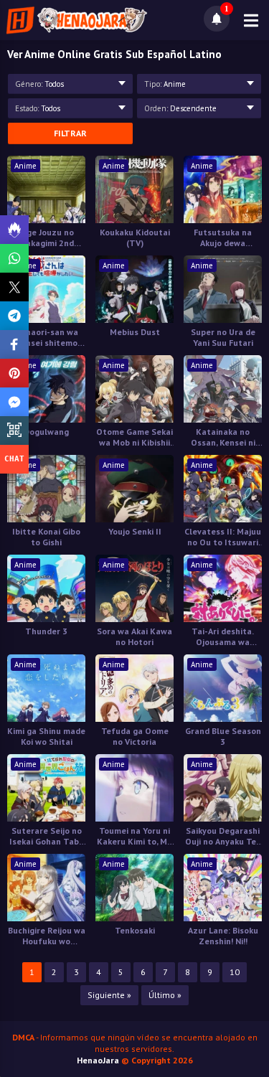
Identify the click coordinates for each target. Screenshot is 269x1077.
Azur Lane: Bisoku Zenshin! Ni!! (223, 935)
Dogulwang (46, 431)
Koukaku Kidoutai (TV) (135, 237)
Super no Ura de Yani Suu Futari (223, 337)
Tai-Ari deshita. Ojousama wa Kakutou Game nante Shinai (223, 636)
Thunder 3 (46, 631)
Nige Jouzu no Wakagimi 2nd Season (46, 237)
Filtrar (70, 133)
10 (235, 972)
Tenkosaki (135, 930)
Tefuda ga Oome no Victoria (135, 736)
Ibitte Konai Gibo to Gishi (46, 536)
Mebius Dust (135, 331)
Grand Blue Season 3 (223, 736)
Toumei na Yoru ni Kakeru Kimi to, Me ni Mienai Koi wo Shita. (134, 836)
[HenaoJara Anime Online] (77, 20)
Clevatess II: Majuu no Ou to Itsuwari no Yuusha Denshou (223, 536)
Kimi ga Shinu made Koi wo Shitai (46, 736)
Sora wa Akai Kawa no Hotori (134, 636)
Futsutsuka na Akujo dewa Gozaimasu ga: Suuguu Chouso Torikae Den (223, 237)
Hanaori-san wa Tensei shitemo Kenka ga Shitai (46, 337)
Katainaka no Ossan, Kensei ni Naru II (223, 437)
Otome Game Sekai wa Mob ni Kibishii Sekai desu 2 (134, 437)
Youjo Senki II (134, 531)
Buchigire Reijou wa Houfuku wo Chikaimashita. (46, 935)
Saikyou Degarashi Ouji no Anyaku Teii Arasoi (222, 836)
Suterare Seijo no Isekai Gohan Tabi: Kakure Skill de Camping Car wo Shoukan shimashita (46, 836)
